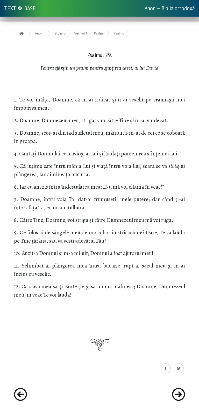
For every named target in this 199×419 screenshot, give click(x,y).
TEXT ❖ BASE (19, 8)
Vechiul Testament (80, 33)
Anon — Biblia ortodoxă (170, 8)
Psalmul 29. (120, 33)
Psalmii (99, 33)
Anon (38, 33)
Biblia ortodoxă (61, 33)
